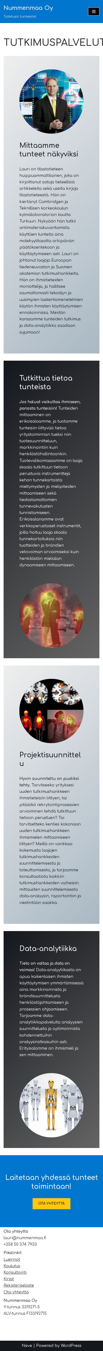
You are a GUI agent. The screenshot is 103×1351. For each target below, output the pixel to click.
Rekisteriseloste (19, 1285)
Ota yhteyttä (16, 1292)
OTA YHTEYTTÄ (51, 1203)
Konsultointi (15, 1272)
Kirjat (9, 1279)
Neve (27, 1346)
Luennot (12, 1259)
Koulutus (12, 1266)
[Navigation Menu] (93, 11)
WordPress (71, 1346)
